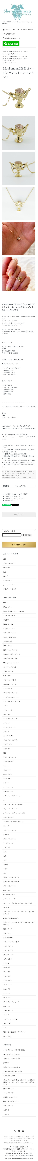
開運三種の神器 (8, 817)
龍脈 (4, 873)
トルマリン (6, 749)
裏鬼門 (5, 864)
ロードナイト (7, 1015)
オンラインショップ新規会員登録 (14, 1050)
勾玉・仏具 (6, 1023)
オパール (6, 963)
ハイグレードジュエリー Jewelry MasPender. (19, 1155)
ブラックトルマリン (9, 839)
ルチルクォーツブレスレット (12, 796)
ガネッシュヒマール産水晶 (11, 1058)
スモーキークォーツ (9, 830)
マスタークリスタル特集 (11, 942)
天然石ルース (7, 580)
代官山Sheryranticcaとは (11, 1067)
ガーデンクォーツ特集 (10, 658)
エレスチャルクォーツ (10, 719)
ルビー (5, 800)
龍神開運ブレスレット (10, 684)
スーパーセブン (8, 736)
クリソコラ (6, 976)
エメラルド (6, 714)
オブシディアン (8, 955)
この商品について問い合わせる (15, 498)
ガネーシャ (6, 933)
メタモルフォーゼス (9, 899)
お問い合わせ (22, 1151)
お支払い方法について (10, 1097)
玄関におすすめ (8, 671)
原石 (4, 559)
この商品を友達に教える (12, 496)
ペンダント (25, 51)
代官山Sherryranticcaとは (11, 38)
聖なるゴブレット (9, 60)
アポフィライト (8, 946)
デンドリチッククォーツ (11, 1002)
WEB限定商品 (7, 641)
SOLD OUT (19, 514)
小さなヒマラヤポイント (11, 877)
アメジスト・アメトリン (11, 693)
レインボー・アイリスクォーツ (13, 804)
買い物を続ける (10, 500)
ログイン (6, 1114)
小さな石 (6, 907)
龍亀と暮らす (7, 676)
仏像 (4, 1028)
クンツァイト (7, 723)
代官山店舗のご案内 (9, 34)
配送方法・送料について (11, 1101)
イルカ (5, 706)
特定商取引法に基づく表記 (11, 1149)
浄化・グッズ (7, 646)
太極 (4, 856)
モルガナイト (7, 770)
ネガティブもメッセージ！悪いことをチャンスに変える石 (19, 923)
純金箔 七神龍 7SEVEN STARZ (13, 611)
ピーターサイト (8, 1010)
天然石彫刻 (6, 567)
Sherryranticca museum (11, 663)
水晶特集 (6, 620)
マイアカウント (8, 1106)
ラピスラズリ (7, 779)
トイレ (5, 869)
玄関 (4, 852)
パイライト (6, 1006)
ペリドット (6, 890)
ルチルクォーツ (8, 792)
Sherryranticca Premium (11, 1054)
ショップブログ (8, 1093)
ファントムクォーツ (9, 757)
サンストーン (12, 63)
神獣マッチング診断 (9, 680)
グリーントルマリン (9, 886)
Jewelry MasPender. (14, 51)
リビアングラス (8, 787)
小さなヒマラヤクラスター (11, 882)
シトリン (6, 731)
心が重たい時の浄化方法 (11, 918)
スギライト (6, 989)
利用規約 (14, 1151)
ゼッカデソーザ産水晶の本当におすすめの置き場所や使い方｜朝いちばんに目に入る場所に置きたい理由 (19, 1082)
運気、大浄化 (7, 607)
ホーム (7, 30)
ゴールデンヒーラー (9, 727)
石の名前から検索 (9, 1076)
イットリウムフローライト (11, 701)
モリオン (6, 766)
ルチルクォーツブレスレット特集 (14, 813)
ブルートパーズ (8, 761)
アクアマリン (7, 689)
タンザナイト (7, 744)
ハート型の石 (7, 1036)
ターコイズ (6, 993)
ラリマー (6, 783)
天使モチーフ (7, 929)
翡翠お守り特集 (8, 624)
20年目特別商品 (8, 937)
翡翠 (4, 753)
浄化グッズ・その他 (9, 589)
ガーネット (6, 968)
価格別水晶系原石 (9, 895)
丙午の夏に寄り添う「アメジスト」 (14, 1032)
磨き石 (5, 576)
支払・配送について (22, 1147)
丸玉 (4, 572)
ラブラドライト (8, 950)
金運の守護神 (7, 959)
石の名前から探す (19, 544)
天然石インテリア (9, 628)
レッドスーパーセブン (10, 1019)
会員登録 (6, 1110)
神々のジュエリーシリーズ (11, 654)
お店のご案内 (28, 1153)
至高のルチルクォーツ (10, 650)
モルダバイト (7, 774)
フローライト (7, 826)
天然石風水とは (8, 1089)
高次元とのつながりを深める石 (13, 822)
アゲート (6, 834)
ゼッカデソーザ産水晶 (10, 740)
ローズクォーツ (8, 843)
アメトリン (6, 972)
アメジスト (6, 847)
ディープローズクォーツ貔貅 (12, 1071)
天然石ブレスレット (9, 563)
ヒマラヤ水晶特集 (9, 616)
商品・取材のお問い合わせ (24, 30)
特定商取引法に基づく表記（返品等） (17, 494)
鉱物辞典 (6, 1063)
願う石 (5, 603)
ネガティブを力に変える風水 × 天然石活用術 (17, 903)
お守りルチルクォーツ (10, 809)
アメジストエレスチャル (11, 697)
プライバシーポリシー (28, 1149)
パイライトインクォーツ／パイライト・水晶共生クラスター (19, 913)
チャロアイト (7, 998)
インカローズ (7, 710)
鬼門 (4, 860)
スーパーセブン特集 (9, 667)
